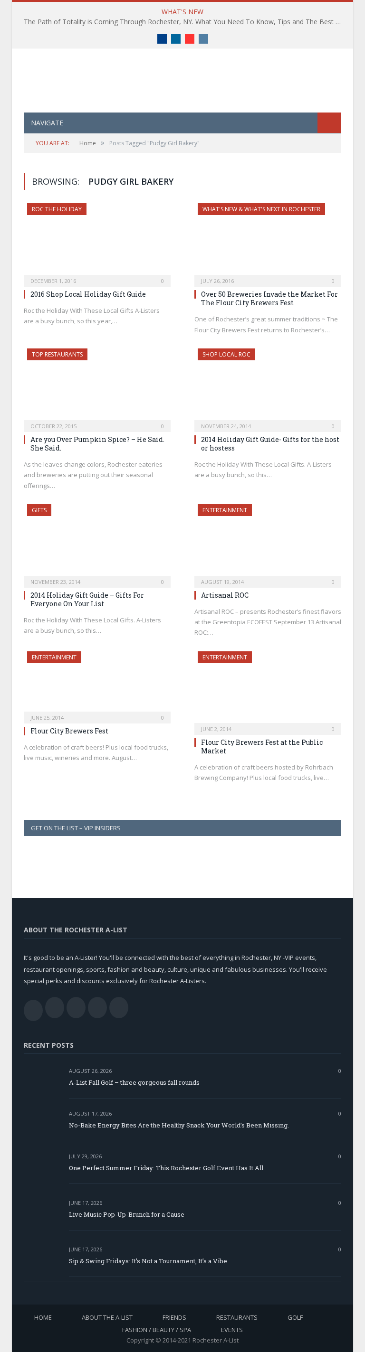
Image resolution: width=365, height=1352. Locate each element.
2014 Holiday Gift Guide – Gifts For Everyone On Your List (87, 599)
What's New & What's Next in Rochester (261, 209)
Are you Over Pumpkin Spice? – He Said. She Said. (97, 443)
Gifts (39, 510)
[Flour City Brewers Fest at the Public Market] (267, 690)
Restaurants (237, 1317)
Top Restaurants (57, 354)
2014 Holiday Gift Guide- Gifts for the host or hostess (270, 443)
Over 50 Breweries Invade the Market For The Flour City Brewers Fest (269, 298)
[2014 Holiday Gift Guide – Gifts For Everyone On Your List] (97, 543)
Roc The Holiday (57, 209)
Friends (174, 1317)
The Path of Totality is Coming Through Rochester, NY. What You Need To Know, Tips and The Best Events (185, 22)
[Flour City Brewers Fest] (97, 684)
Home (43, 1317)
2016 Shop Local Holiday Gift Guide (88, 294)
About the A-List (107, 1317)
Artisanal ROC (225, 595)
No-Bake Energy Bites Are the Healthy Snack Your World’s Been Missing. (179, 1125)
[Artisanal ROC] (267, 543)
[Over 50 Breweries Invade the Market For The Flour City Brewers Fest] (267, 242)
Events (232, 1329)
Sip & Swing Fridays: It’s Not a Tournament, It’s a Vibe (148, 1261)
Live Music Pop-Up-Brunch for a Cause (126, 1214)
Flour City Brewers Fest (69, 730)
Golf (295, 1317)
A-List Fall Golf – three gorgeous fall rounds (134, 1082)
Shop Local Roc (226, 354)
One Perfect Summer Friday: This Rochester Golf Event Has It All (166, 1168)
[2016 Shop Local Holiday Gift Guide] (97, 242)
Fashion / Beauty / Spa (156, 1329)
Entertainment (224, 510)
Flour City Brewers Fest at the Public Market (262, 746)
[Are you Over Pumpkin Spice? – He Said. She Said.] (97, 387)
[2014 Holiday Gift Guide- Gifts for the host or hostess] (267, 387)
